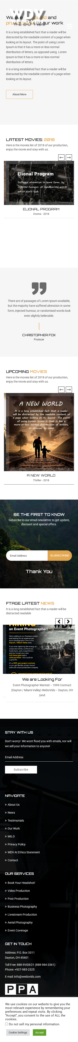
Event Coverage (18, 930)
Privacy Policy (17, 844)
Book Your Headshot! (21, 882)
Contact (13, 860)
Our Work (14, 828)
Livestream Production (22, 914)
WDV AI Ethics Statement (24, 852)
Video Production (19, 890)
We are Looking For (42, 679)
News (11, 812)
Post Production (18, 898)
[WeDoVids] (28, 17)
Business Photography (22, 906)
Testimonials (16, 820)
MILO (11, 836)
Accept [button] (39, 1032)
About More (19, 94)
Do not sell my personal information (34, 1024)
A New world (34, 475)
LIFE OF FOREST (41, 209)
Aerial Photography (20, 922)
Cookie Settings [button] (18, 1032)
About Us (14, 804)
